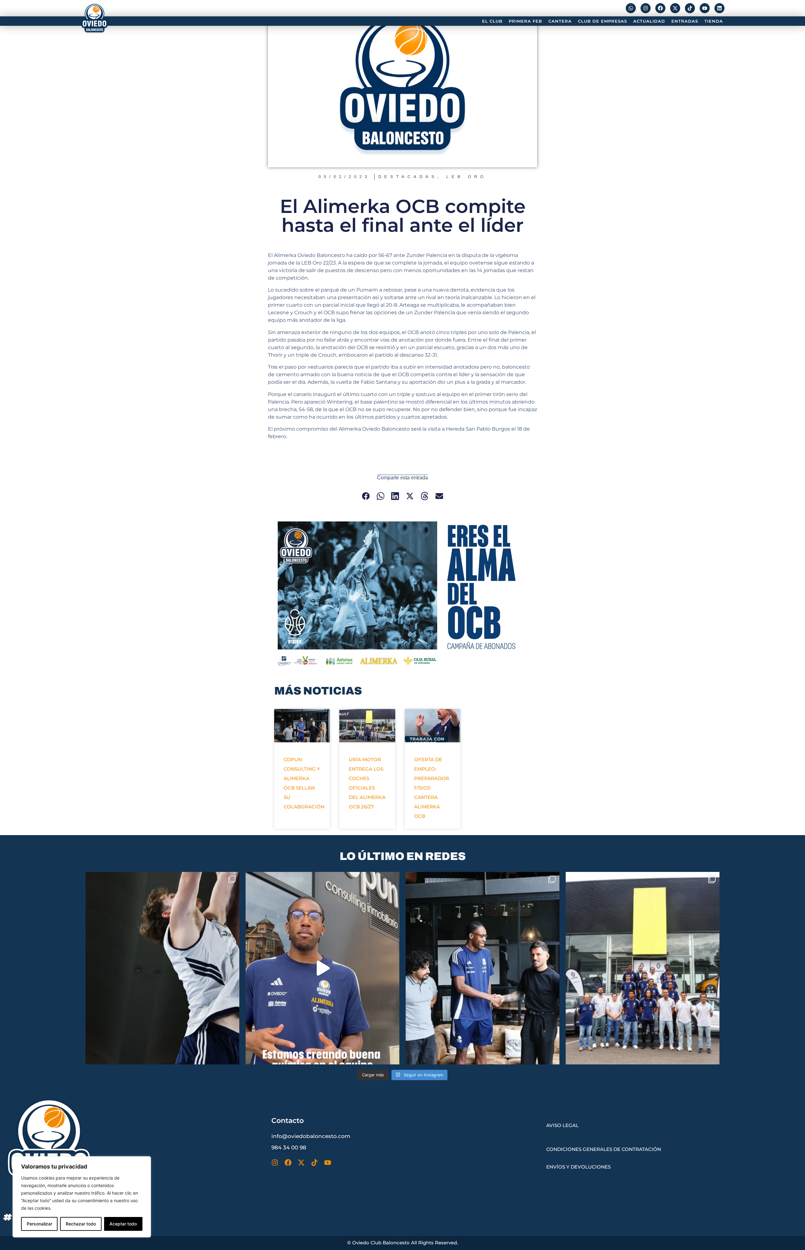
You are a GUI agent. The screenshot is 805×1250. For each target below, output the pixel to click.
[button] (366, 496)
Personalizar (39, 1223)
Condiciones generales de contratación (603, 1149)
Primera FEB (525, 21)
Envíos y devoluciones (578, 1167)
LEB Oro (466, 176)
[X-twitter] (675, 8)
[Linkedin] (719, 8)
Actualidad (649, 21)
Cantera (560, 21)
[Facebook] (660, 8)
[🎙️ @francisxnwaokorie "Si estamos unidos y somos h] (322, 968)
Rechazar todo (81, 1223)
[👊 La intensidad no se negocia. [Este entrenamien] (162, 968)
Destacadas (407, 176)
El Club (492, 21)
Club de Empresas (602, 21)
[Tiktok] (690, 8)
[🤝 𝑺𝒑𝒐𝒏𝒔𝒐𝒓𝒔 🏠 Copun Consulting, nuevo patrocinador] (482, 968)
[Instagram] (646, 8)
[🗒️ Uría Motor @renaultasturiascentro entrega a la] (642, 968)
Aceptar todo (123, 1223)
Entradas (684, 21)
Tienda (713, 21)
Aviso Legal (562, 1125)
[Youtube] (705, 8)
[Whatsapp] (631, 8)
